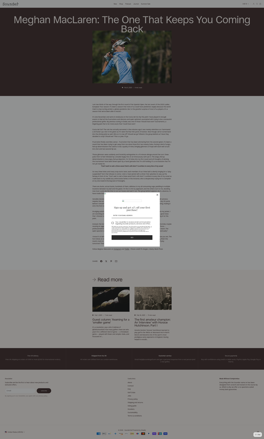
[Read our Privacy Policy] (151, 227)
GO (132, 237)
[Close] (157, 194)
